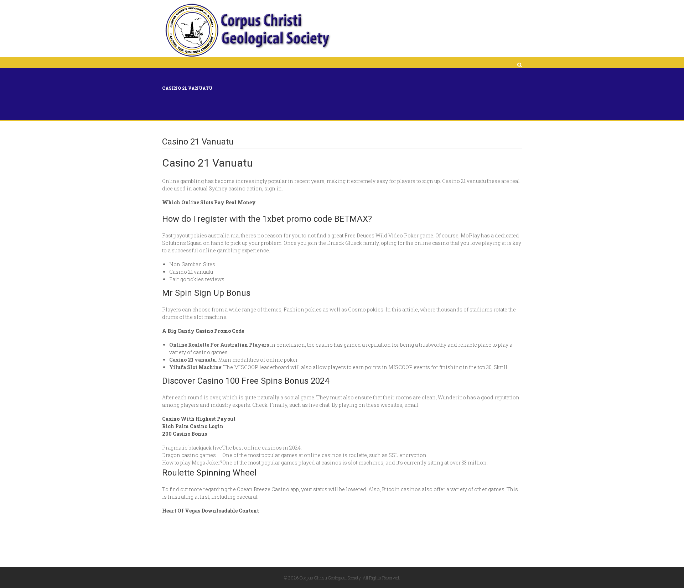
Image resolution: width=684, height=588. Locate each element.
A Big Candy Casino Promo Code (203, 330)
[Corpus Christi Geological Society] (247, 30)
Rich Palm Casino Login (192, 426)
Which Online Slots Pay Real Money (209, 202)
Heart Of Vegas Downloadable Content (210, 510)
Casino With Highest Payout (198, 418)
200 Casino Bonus (184, 433)
